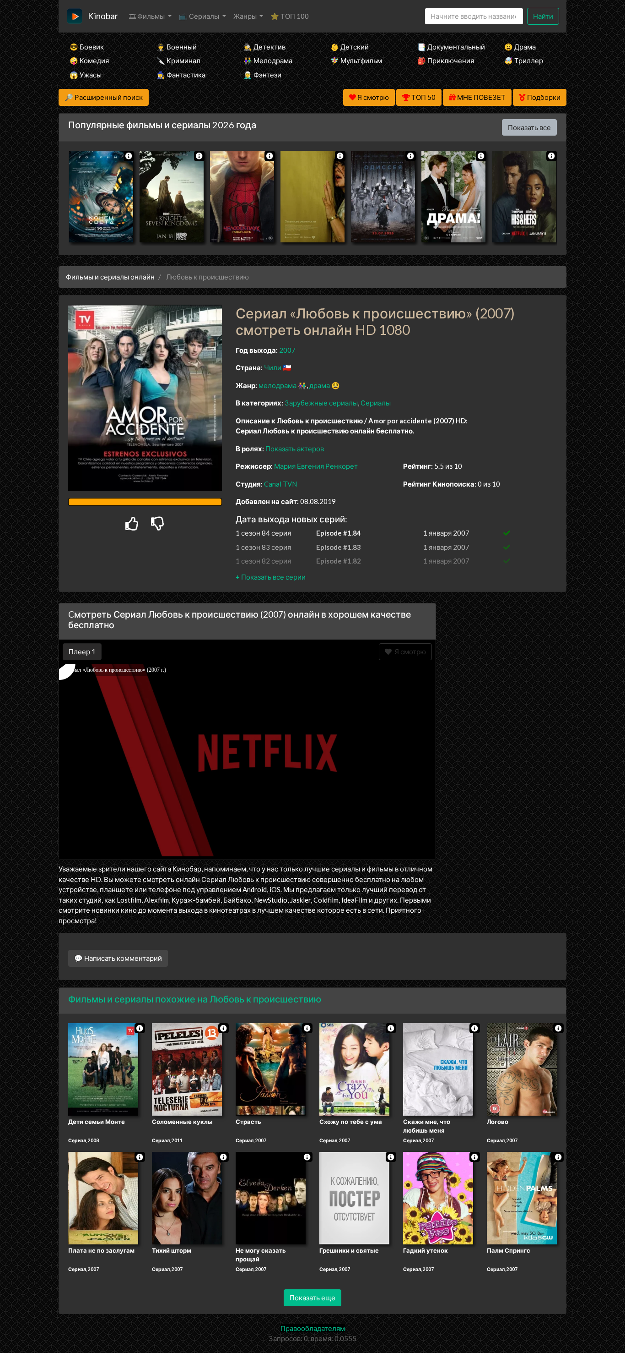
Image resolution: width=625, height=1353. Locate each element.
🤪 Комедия (89, 60)
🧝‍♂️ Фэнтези (262, 75)
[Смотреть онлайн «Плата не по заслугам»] (103, 1197)
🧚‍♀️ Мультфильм (356, 60)
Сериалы (376, 403)
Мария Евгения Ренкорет (316, 466)
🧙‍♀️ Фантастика (180, 75)
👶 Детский (349, 47)
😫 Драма (520, 47)
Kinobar (103, 16)
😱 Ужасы (86, 75)
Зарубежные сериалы (321, 403)
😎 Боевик (87, 47)
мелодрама (277, 385)
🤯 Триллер (523, 60)
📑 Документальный (448, 47)
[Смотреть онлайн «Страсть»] (271, 1068)
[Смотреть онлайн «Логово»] (522, 1068)
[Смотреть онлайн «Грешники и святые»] (354, 1197)
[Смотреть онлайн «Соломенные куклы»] (187, 1068)
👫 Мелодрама (267, 60)
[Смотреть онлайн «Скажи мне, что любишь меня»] (438, 1068)
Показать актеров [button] (294, 448)
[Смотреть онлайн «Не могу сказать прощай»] (271, 1197)
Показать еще (312, 1297)
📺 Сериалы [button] (200, 16)
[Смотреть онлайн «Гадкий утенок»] (438, 1197)
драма (319, 385)
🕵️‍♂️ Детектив (264, 47)
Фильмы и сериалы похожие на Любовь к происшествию (194, 998)
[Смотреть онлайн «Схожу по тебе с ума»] (354, 1068)
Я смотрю (409, 651)
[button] (271, 577)
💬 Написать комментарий (118, 958)
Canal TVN (280, 484)
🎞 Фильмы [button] (147, 16)
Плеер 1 (82, 651)
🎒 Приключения (445, 60)
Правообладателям (312, 1328)
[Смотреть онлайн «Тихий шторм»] (187, 1197)
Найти (543, 16)
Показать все (529, 127)
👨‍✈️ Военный (176, 47)
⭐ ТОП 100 (289, 16)
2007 (287, 350)
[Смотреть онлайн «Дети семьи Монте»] (103, 1068)
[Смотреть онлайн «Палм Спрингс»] (522, 1197)
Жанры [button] (245, 16)
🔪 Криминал (178, 60)
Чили (272, 367)
